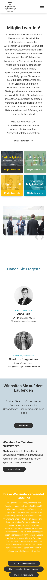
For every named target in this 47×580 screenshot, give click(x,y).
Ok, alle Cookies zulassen (24, 563)
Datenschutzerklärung (23, 575)
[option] (23, 220)
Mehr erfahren (14, 469)
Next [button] (41, 235)
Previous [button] (36, 235)
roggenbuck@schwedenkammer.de (25, 366)
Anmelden (23, 425)
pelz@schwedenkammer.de (24, 321)
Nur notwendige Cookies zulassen (23, 569)
